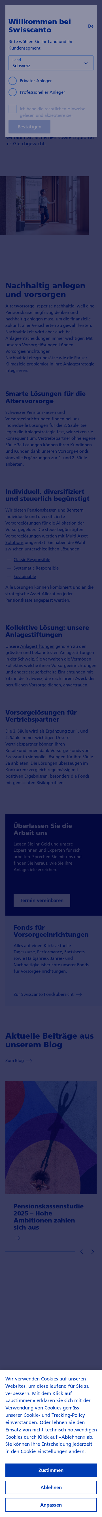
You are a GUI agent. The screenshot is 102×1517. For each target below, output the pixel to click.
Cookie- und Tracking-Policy (54, 1415)
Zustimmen (51, 1470)
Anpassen (51, 1505)
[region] (51, 1443)
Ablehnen (51, 1487)
